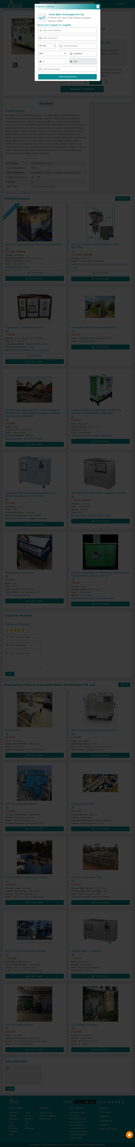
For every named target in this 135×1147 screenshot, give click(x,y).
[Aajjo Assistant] (129, 1134)
